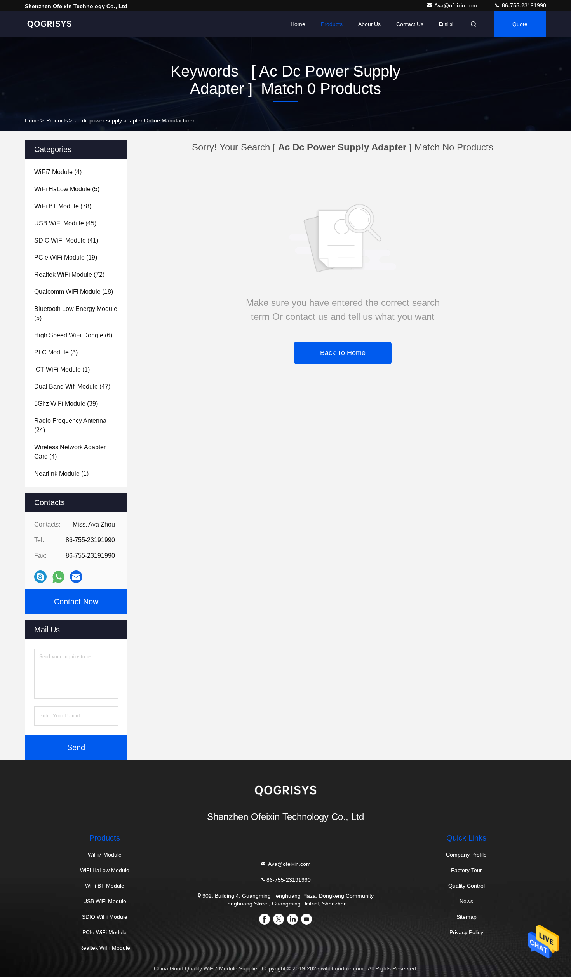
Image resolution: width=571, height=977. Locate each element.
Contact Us (409, 24)
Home (298, 24)
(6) (73, 335)
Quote (519, 24)
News (466, 901)
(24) (70, 425)
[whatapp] (58, 577)
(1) (62, 369)
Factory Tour (466, 870)
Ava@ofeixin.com (456, 5)
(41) (66, 240)
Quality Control (466, 886)
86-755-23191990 (523, 5)
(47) (72, 386)
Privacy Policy (466, 932)
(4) (58, 172)
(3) (56, 352)
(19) (65, 257)
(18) (73, 291)
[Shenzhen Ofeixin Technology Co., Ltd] (49, 24)
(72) (69, 274)
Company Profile (466, 854)
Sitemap (466, 917)
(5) (66, 189)
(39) (66, 403)
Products (332, 24)
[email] (76, 577)
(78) (62, 206)
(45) (65, 223)
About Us (369, 24)
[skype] (40, 577)
